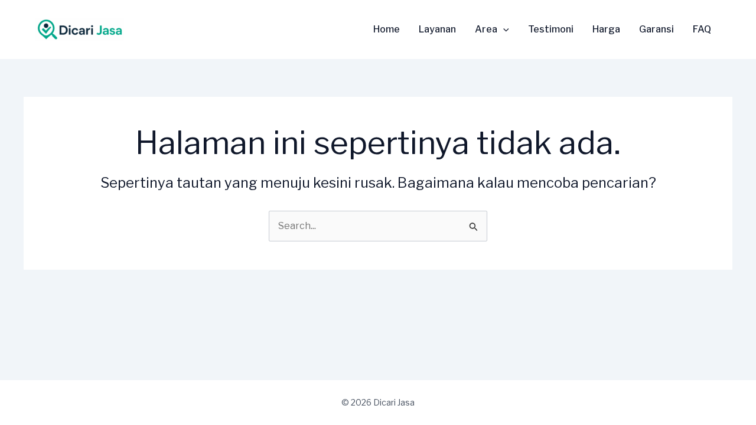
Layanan (437, 29)
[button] (503, 29)
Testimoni (550, 29)
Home (386, 29)
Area (486, 29)
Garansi (656, 29)
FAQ (702, 29)
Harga (606, 29)
